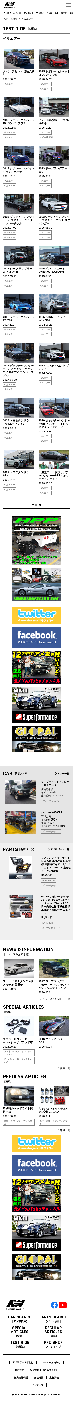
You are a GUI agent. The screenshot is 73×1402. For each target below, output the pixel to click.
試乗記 (64, 13)
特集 (56, 13)
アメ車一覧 (63, 773)
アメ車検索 (28, 13)
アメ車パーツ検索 (44, 13)
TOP (5, 18)
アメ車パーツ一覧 (59, 849)
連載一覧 (65, 1130)
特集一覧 (65, 1068)
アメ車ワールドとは (12, 13)
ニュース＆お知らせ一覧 (56, 998)
